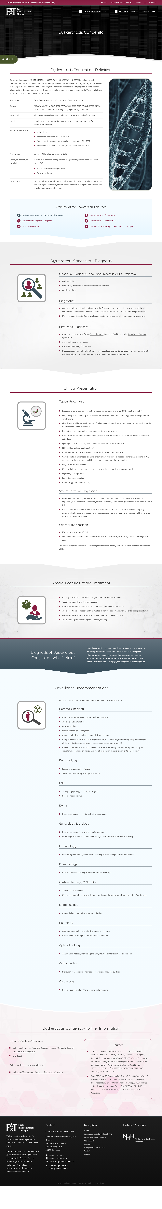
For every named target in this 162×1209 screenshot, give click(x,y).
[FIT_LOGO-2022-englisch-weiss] (19, 8)
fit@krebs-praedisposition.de (61, 1161)
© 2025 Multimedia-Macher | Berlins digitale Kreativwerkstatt (81, 1183)
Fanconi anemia (96, 334)
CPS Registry (18, 1056)
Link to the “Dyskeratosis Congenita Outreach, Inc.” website (38, 1072)
